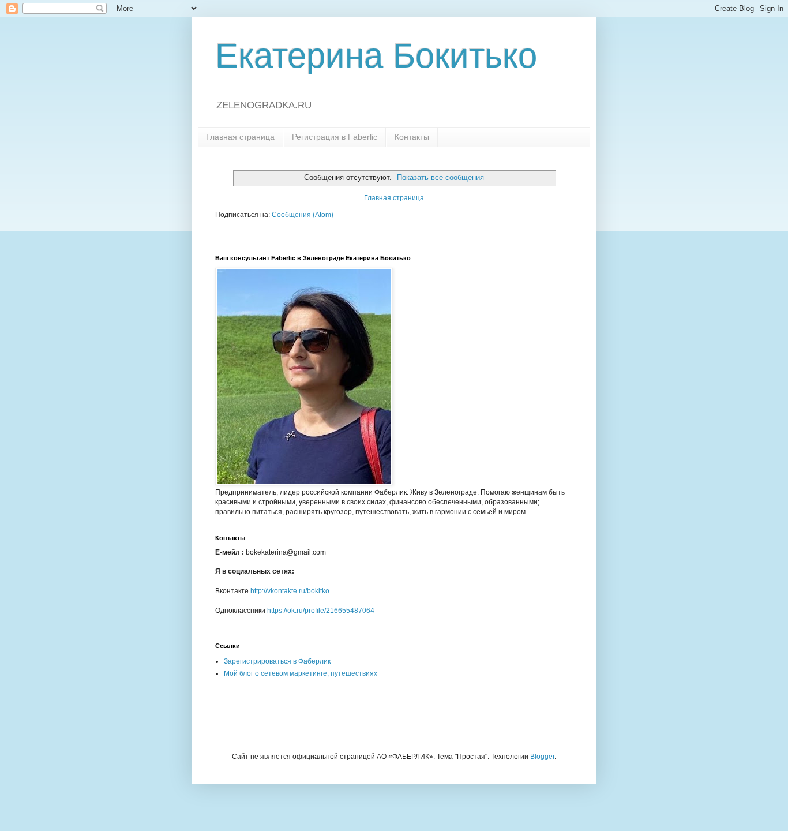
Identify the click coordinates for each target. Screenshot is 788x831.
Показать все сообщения (440, 177)
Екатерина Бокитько (376, 55)
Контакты (412, 136)
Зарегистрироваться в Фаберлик (277, 661)
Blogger (542, 757)
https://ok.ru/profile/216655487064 (320, 611)
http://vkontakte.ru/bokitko (289, 591)
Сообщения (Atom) (302, 215)
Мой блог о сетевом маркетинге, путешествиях (300, 673)
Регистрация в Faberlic (334, 136)
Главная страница (240, 136)
